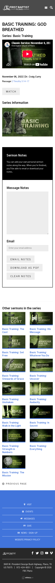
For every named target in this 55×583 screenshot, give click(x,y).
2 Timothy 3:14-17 (20, 81)
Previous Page (16, 484)
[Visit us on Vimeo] (51, 553)
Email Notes (20, 259)
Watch (11, 91)
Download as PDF (24, 268)
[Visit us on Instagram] (41, 553)
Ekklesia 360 (27, 577)
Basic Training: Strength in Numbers (10, 449)
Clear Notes (20, 276)
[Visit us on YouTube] (46, 553)
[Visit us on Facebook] (32, 553)
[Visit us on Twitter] (37, 553)
